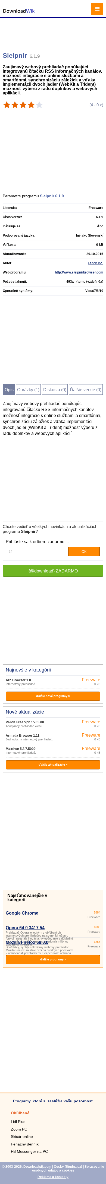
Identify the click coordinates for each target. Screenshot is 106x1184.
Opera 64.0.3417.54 (25, 927)
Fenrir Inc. (95, 263)
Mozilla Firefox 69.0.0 (27, 942)
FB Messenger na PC (29, 1151)
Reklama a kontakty (53, 1177)
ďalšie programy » (53, 959)
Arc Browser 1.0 (18, 680)
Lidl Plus (18, 1121)
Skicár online (22, 1136)
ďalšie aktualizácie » (53, 764)
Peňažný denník (25, 1144)
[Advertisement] (53, 32)
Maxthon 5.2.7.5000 (21, 749)
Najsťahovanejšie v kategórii (27, 897)
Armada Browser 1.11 (22, 735)
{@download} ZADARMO (53, 571)
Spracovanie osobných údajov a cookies (68, 1168)
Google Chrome (22, 913)
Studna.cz (73, 1167)
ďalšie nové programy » (53, 696)
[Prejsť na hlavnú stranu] (19, 13)
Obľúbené (20, 1113)
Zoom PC (19, 1129)
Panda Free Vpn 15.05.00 (25, 722)
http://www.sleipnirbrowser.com (79, 272)
